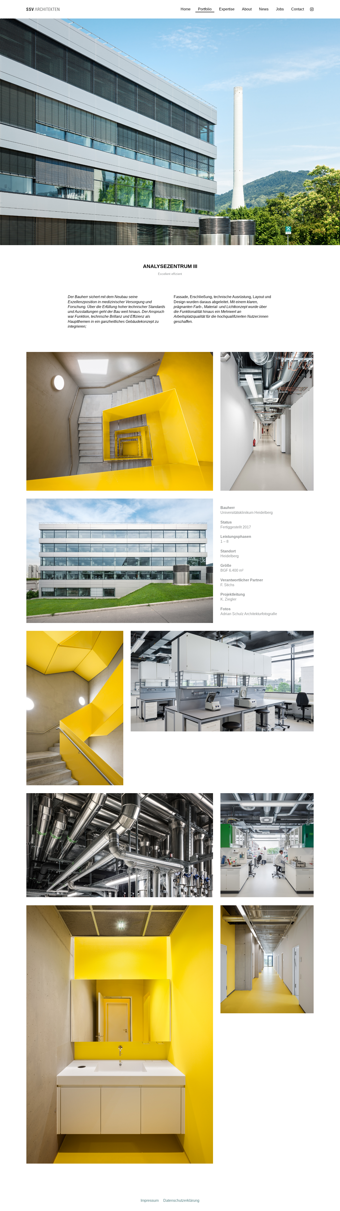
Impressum (150, 1200)
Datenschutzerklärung (181, 1200)
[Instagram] (312, 9)
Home (186, 9)
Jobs (280, 9)
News (264, 9)
